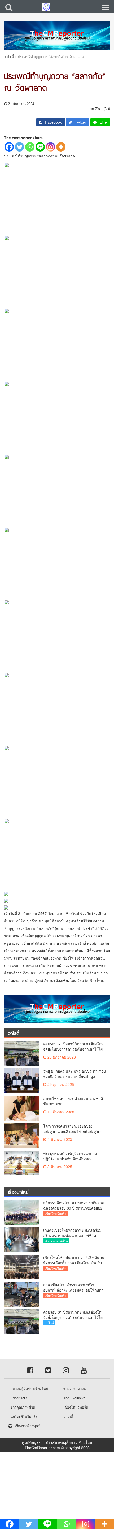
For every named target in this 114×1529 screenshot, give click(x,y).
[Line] (40, 147)
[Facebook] (9, 147)
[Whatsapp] (29, 147)
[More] (60, 147)
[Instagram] (50, 147)
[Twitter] (19, 147)
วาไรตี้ (9, 56)
